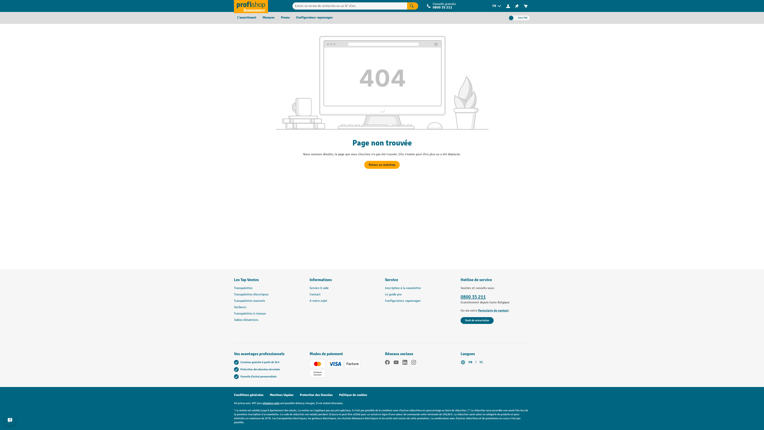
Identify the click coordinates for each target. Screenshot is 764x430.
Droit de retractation (477, 320)
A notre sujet (318, 301)
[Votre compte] (508, 6)
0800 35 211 (473, 297)
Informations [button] (321, 279)
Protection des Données (316, 395)
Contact (315, 294)
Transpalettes (243, 288)
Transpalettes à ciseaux (250, 314)
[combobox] (349, 6)
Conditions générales (248, 395)
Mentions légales (281, 395)
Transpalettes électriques (251, 294)
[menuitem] (497, 6)
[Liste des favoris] (517, 6)
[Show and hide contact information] (10, 420)
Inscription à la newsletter (403, 288)
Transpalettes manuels (249, 301)
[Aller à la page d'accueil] (251, 6)
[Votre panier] (525, 6)
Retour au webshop (382, 165)
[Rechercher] (412, 6)
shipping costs (271, 403)
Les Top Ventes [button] (246, 279)
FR (470, 362)
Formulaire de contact (493, 311)
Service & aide (319, 288)
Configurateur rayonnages (403, 301)
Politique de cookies (353, 395)
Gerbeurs (240, 307)
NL (481, 362)
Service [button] (391, 279)
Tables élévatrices (246, 320)
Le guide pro (393, 294)
